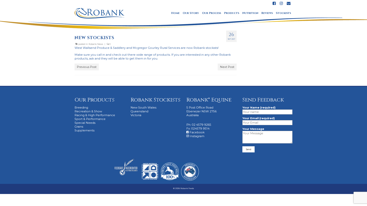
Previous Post (87, 67)
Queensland (139, 111)
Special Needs (85, 123)
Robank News (96, 44)
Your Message (253, 129)
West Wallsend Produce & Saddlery (100, 48)
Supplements (84, 130)
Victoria (136, 115)
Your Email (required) (258, 118)
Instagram (196, 136)
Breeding (81, 107)
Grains (79, 126)
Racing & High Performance (95, 115)
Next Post (227, 67)
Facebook (197, 132)
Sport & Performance (90, 119)
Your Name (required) (258, 107)
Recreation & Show (88, 111)
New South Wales (143, 107)
